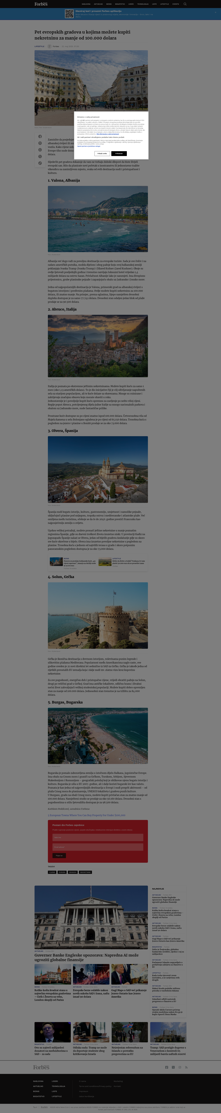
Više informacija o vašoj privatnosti (107, 134)
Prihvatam (119, 153)
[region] (111, 135)
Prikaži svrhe (102, 153)
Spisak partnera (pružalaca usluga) (88, 146)
